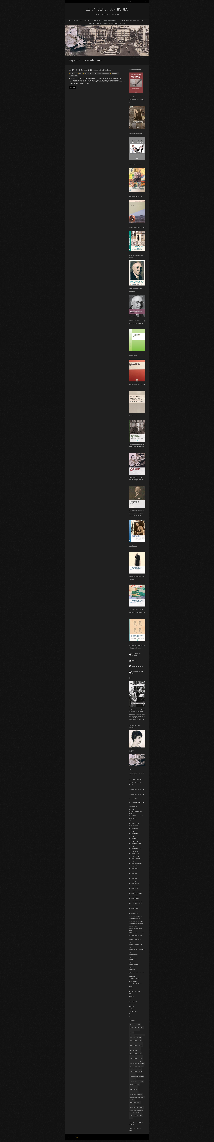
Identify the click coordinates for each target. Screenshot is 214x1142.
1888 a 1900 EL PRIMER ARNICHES (137, 802)
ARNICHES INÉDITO (89, 73)
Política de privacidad (141, 1136)
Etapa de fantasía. (133, 1086)
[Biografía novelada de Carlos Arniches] (137, 261)
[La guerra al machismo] (137, 169)
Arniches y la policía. (134, 883)
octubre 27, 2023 (73, 73)
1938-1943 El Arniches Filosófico (137, 816)
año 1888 (132, 1032)
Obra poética (132, 1004)
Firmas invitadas (113, 23)
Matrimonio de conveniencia (136, 1110)
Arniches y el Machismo (135, 843)
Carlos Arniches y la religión (136, 1061)
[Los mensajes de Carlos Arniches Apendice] (137, 486)
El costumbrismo (133, 926)
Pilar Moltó (131, 1006)
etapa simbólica (133, 1097)
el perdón (141, 1081)
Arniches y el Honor (134, 838)
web (130, 1016)
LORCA (130, 993)
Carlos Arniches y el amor (135, 1040)
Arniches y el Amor (133, 828)
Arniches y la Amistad (134, 861)
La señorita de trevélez (135, 1102)
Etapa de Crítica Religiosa (135, 939)
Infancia (131, 986)
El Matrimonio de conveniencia (136, 933)
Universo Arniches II (97, 20)
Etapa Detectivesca (133, 954)
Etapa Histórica (132, 959)
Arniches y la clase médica (135, 863)
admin (80, 73)
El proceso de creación (73, 75)
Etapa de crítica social (134, 1084)
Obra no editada (133, 1001)
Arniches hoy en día (134, 823)
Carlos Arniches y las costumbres (137, 1063)
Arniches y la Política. (134, 886)
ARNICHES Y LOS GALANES (135, 903)
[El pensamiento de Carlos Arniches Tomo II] (137, 453)
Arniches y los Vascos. (134, 911)
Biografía (75, 20)
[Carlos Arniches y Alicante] (137, 200)
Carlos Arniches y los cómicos (136, 1066)
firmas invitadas (133, 981)
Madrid (141, 1107)
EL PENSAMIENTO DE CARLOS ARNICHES (129, 20)
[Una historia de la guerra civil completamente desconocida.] (137, 106)
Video (131, 1118)
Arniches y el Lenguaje (134, 841)
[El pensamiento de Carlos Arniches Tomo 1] (137, 420)
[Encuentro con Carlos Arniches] (137, 295)
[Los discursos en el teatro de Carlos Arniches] (137, 620)
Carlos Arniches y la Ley (135, 1048)
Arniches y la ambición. (134, 858)
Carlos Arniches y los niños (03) (136, 792)
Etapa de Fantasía (97, 73)
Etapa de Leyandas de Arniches (137, 949)
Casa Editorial (133, 1074)
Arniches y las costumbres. (135, 893)
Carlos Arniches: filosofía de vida (137, 1035)
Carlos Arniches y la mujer (135, 1053)
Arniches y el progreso (134, 851)
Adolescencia (132, 818)
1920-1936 (131, 809)
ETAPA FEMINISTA (133, 1089)
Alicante (131, 1027)
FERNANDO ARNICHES (134, 978)
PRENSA (133, 660)
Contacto (122, 23)
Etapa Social (132, 976)
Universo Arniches (133, 1011)
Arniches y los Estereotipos (135, 901)
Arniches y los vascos (102, 23)
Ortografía (132, 1112)
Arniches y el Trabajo (134, 853)
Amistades (131, 821)
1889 (139, 1024)
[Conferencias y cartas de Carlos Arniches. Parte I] (137, 552)
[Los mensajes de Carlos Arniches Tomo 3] (137, 391)
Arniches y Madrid (133, 913)
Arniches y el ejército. (134, 833)
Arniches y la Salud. (134, 888)
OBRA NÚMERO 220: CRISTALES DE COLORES (90, 70)
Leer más (72, 87)
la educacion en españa (135, 991)
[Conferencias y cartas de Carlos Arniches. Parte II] (137, 585)
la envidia (132, 1099)
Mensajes (131, 996)
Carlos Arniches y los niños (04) (136, 789)
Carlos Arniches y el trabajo (136, 1045)
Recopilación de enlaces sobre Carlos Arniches (137, 773)
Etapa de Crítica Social (134, 942)
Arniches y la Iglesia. (134, 871)
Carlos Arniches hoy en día (135, 916)
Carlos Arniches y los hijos (135, 1068)
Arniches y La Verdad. (134, 891)
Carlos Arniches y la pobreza (136, 923)
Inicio (70, 20)
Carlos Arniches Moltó (134, 918)
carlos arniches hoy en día (135, 1037)
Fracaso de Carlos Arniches (136, 983)
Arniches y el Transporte (135, 856)
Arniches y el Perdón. (134, 846)
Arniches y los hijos (133, 906)
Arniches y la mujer (133, 876)
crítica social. (132, 1079)
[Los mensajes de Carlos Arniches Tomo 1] (137, 330)
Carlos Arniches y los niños (136, 1071)
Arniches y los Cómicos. (135, 896)
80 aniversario (133, 1024)
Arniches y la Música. (134, 878)
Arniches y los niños (134, 908)
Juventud (131, 988)
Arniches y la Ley (133, 873)
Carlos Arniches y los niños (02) (136, 794)
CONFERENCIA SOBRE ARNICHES (137, 1076)
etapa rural (139, 1094)
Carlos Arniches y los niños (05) (136, 787)
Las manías (132, 1105)
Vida (130, 1014)
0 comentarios (114, 73)
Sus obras (91, 23)
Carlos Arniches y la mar (135, 1050)
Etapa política (132, 967)
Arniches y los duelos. (134, 898)
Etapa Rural (132, 969)
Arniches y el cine (133, 831)
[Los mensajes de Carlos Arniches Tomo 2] (137, 360)
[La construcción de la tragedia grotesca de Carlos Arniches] (137, 137)
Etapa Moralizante (105, 73)
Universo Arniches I (85, 20)
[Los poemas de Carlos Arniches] (137, 521)
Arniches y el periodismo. (135, 848)
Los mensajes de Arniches (111, 20)
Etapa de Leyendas (134, 952)
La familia (142, 20)
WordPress (96, 1136)
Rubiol (131, 1115)
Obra (130, 999)
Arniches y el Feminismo (135, 836)
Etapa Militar (132, 962)
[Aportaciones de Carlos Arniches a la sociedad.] (136, 73)
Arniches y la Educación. (135, 866)
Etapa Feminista (133, 957)
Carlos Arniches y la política (136, 1058)
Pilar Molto (138, 1112)
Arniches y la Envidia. (134, 868)
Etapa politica (133, 1094)
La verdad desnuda (134, 1107)
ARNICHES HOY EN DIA (137, 666)
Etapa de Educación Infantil (135, 944)
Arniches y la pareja (134, 881)
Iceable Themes (77, 1137)
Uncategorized (132, 1009)
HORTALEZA (141, 1097)
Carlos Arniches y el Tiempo (136, 921)
